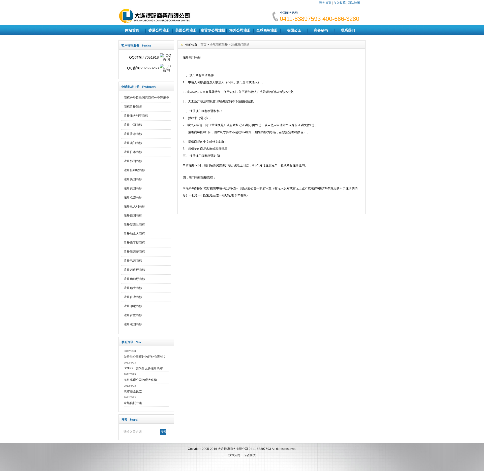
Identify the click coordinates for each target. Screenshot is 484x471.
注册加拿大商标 (134, 233)
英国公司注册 (186, 30)
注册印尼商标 (133, 306)
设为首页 (325, 3)
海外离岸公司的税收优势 (140, 380)
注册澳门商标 (133, 143)
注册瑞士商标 (133, 288)
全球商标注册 (267, 30)
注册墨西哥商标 (134, 251)
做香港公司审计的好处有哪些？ (145, 356)
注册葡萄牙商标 (134, 279)
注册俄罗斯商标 (134, 242)
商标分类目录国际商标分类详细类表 (146, 99)
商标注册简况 (133, 106)
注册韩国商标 (133, 161)
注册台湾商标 (133, 297)
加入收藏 (340, 3)
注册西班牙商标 (134, 270)
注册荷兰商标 (133, 315)
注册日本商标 (133, 152)
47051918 (151, 57)
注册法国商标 (133, 324)
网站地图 (354, 3)
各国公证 (294, 30)
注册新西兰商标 (134, 224)
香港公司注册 (159, 30)
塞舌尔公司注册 (213, 30)
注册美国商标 (133, 179)
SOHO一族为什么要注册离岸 (143, 368)
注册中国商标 (133, 125)
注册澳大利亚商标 (136, 116)
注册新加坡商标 (134, 170)
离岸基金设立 (133, 391)
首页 (203, 44)
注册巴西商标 (133, 261)
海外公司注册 (240, 30)
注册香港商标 (133, 134)
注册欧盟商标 (133, 197)
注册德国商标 (133, 215)
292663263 (150, 68)
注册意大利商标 (134, 206)
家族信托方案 (133, 403)
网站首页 (132, 30)
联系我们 (348, 30)
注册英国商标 (133, 188)
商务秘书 (321, 30)
